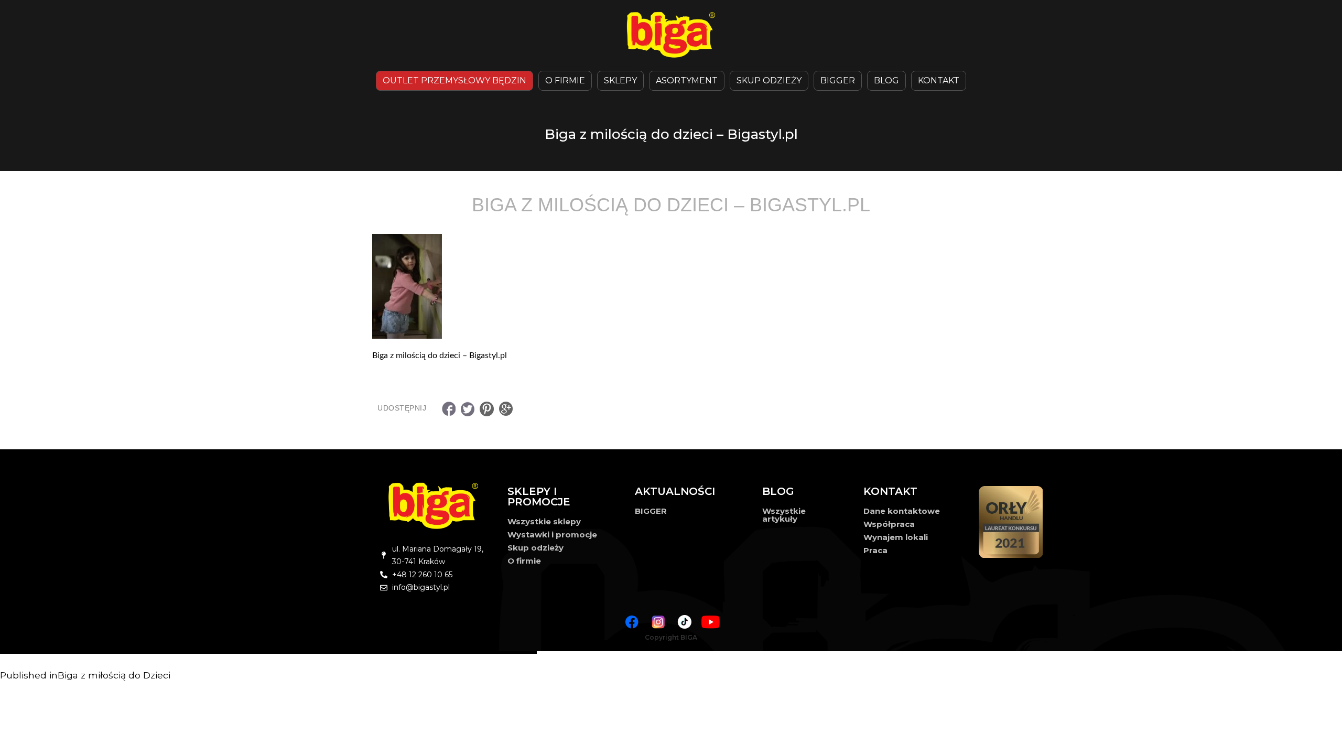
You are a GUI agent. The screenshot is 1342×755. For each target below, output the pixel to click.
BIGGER (837, 80)
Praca (875, 550)
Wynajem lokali (895, 537)
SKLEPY (620, 80)
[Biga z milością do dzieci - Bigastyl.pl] (671, 286)
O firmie (524, 561)
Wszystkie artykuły (784, 515)
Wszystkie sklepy (544, 521)
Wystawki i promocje (552, 535)
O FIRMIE (565, 80)
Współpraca (889, 524)
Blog (886, 80)
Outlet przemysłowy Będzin (454, 80)
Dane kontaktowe (901, 511)
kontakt (938, 80)
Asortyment (687, 80)
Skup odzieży (769, 80)
